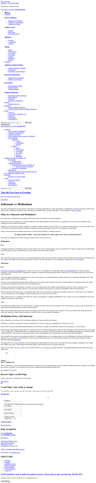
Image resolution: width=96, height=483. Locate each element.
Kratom (10, 60)
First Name (8, 406)
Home (8, 12)
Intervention (11, 70)
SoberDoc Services (10, 464)
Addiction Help (15, 452)
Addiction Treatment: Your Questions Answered (22, 171)
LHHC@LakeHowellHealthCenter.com (12, 449)
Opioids (14, 146)
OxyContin (11, 55)
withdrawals (17, 339)
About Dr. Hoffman (14, 180)
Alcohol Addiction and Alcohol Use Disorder (21, 136)
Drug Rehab (12, 160)
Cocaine (10, 40)
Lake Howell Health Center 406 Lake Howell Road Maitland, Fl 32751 (9, 442)
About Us (11, 112)
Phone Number (9, 413)
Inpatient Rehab (13, 87)
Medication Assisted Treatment (17, 95)
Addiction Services (14, 104)
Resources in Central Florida (16, 176)
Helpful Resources (9, 465)
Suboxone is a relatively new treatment (12, 271)
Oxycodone (11, 53)
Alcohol (10, 30)
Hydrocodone (12, 51)
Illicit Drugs (11, 32)
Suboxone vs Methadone (15, 100)
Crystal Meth (12, 42)
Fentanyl (10, 57)
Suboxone (11, 99)
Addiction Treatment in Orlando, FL (15, 158)
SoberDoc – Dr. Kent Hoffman (10, 3)
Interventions (12, 170)
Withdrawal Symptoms (15, 79)
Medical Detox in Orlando (16, 78)
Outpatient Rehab (13, 89)
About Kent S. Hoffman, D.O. (17, 114)
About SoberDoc (9, 467)
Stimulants (15, 139)
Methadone (11, 58)
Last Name (8, 409)
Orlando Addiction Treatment (17, 68)
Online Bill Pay (12, 119)
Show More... (5, 381)
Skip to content (5, 1)
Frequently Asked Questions (16, 71)
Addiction (7, 14)
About (6, 111)
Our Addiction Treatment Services (14, 173)
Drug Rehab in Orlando (15, 86)
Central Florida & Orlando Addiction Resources (22, 109)
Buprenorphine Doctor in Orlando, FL (23, 165)
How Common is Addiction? (16, 131)
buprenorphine (70, 271)
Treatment (7, 62)
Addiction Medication (14, 163)
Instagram (7, 400)
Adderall (10, 43)
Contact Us (11, 116)
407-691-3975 (5, 394)
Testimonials (12, 117)
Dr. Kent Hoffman (9, 469)
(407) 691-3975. (76, 210)
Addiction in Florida (14, 24)
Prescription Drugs (13, 34)
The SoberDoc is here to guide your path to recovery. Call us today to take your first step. (42, 474)
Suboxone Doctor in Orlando (24, 166)
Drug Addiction (13, 138)
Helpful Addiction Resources (16, 107)
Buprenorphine (12, 97)
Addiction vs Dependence (16, 22)
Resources (7, 106)
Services (6, 102)
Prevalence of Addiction (15, 21)
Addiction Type (9, 417)
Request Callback (6, 425)
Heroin (10, 50)
